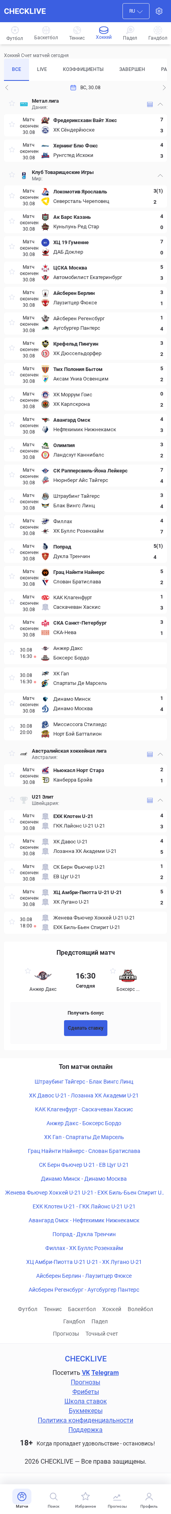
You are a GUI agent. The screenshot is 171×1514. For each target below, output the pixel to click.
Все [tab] (16, 69)
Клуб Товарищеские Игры (63, 172)
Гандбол (74, 1321)
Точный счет (102, 1333)
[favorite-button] (11, 104)
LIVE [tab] (42, 69)
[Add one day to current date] (7, 87)
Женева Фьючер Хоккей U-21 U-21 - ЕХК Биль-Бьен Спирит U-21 (84, 1193)
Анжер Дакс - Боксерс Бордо (84, 1123)
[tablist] (85, 70)
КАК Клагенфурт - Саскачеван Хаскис (84, 1109)
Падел (99, 1321)
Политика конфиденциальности (85, 1420)
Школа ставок (85, 1401)
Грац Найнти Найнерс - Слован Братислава (84, 1151)
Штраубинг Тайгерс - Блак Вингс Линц (84, 1081)
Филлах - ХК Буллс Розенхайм (84, 1248)
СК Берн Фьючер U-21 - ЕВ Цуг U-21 (84, 1165)
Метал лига (45, 101)
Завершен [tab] (132, 69)
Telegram (105, 1372)
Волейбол (140, 1309)
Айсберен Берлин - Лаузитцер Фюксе (84, 1276)
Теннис (53, 1309)
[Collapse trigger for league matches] (160, 104)
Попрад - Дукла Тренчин (84, 1234)
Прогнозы (66, 1333)
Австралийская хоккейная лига (69, 751)
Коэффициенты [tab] (83, 69)
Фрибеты (85, 1391)
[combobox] (136, 11)
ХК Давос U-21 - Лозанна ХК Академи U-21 (84, 1095)
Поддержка (85, 1430)
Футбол (27, 1309)
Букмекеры (86, 1411)
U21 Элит (43, 797)
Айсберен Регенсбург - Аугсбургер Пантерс (84, 1290)
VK (86, 1372)
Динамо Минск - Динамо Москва (84, 1179)
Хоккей (111, 1309)
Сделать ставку (85, 1028)
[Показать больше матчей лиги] (150, 104)
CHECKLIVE (25, 11)
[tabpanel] (85, 514)
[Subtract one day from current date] (164, 87)
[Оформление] (159, 11)
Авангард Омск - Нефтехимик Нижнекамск (84, 1220)
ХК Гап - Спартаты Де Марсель (84, 1137)
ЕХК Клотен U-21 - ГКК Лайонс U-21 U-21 (84, 1206)
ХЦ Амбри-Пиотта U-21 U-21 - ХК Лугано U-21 (84, 1262)
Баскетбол (82, 1309)
